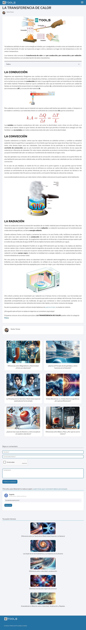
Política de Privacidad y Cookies (18, 625)
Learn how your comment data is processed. (50, 489)
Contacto (6, 625)
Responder (8, 505)
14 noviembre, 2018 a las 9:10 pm (17, 496)
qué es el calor (50, 307)
